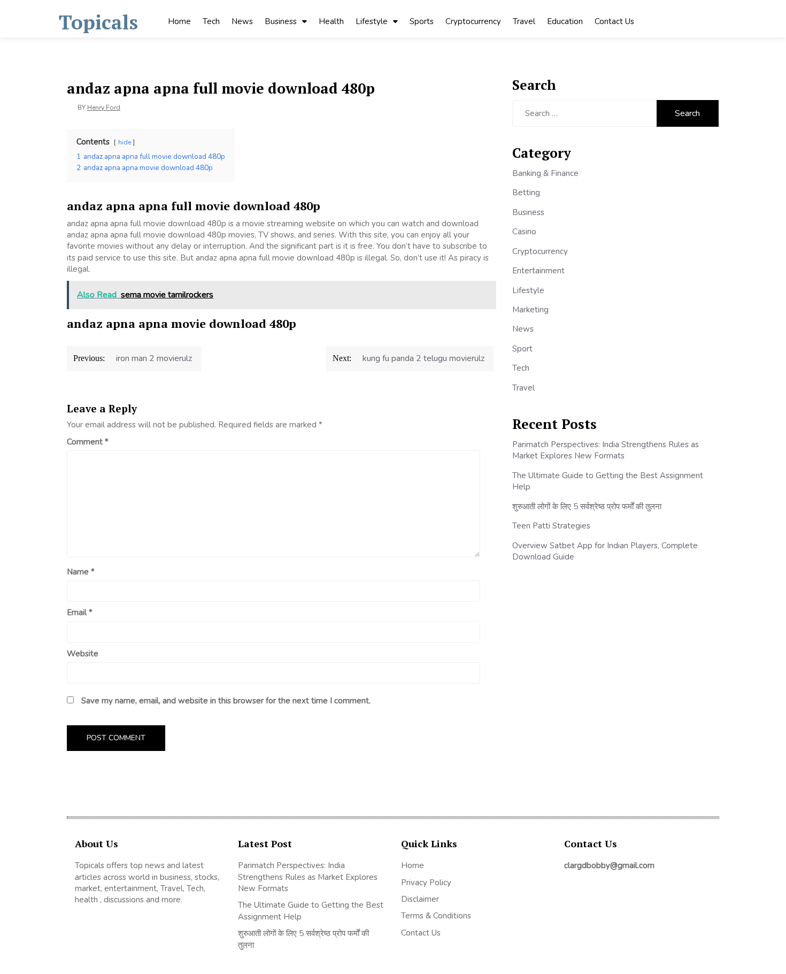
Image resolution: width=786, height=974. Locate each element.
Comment (88, 441)
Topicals (98, 22)
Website (82, 653)
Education (565, 21)
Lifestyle (372, 21)
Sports (422, 21)
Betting (526, 192)
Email (80, 612)
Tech (211, 21)
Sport (522, 348)
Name (81, 571)
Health (331, 21)
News (242, 21)
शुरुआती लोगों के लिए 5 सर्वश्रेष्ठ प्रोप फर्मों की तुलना (586, 506)
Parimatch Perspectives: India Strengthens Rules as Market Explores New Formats (605, 450)
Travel (524, 21)
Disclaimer (420, 899)
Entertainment (538, 270)
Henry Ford (103, 107)
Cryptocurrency (473, 21)
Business (281, 21)
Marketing (530, 309)
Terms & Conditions (436, 915)
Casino (524, 231)
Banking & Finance (545, 173)
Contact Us (614, 21)
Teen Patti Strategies (551, 525)
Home (179, 21)
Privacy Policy (426, 882)
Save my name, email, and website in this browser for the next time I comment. (226, 700)
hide (124, 142)
